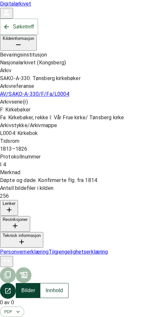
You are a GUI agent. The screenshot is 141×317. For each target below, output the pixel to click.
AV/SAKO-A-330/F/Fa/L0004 (35, 94)
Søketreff (23, 26)
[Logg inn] (6, 13)
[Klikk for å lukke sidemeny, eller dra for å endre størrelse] (6, 261)
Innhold (54, 290)
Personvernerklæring (24, 252)
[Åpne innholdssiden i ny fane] (8, 291)
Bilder (28, 290)
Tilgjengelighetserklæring (78, 252)
